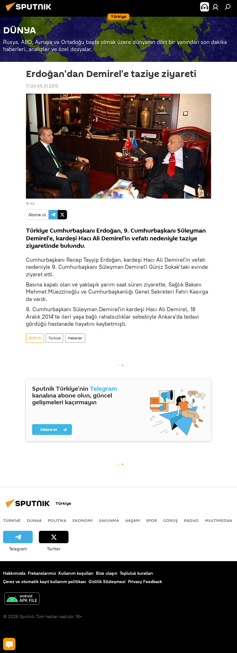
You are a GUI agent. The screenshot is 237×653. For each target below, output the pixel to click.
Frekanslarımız (42, 573)
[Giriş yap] (215, 7)
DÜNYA (35, 338)
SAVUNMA (109, 520)
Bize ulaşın (106, 573)
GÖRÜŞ (170, 520)
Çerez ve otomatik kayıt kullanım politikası (44, 581)
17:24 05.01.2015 (42, 86)
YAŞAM (132, 520)
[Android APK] (22, 599)
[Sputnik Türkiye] (30, 12)
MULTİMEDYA (218, 520)
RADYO (191, 520)
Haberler (75, 338)
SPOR (151, 520)
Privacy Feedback (145, 581)
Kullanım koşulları (76, 573)
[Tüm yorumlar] (9, 644)
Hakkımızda (14, 573)
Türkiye (54, 338)
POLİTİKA (57, 520)
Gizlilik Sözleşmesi (107, 581)
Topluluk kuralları (136, 573)
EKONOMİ (83, 520)
